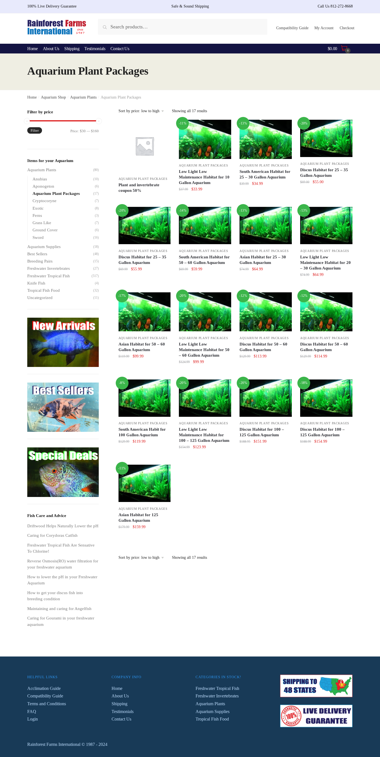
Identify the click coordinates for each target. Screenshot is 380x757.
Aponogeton (43, 186)
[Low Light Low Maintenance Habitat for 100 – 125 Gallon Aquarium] (205, 398)
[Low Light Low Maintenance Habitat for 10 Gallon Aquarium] (205, 139)
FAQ (31, 711)
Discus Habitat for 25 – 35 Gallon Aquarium (324, 173)
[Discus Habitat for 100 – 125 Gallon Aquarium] (266, 398)
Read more (144, 202)
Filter (35, 130)
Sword (38, 237)
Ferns (37, 215)
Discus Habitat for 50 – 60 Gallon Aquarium (263, 347)
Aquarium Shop (53, 97)
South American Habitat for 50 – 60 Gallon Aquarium (204, 260)
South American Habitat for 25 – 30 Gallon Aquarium (265, 174)
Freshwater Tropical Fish (48, 276)
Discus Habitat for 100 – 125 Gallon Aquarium (262, 432)
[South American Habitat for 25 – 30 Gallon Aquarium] (266, 139)
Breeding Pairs (40, 261)
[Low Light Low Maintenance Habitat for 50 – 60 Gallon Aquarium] (205, 312)
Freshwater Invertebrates (48, 268)
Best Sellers (37, 254)
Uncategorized (40, 297)
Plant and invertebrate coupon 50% (139, 188)
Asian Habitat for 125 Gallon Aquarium (138, 518)
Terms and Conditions (46, 703)
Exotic (38, 208)
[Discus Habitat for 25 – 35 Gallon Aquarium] (326, 138)
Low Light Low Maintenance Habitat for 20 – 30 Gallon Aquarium (325, 262)
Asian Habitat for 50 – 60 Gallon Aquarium (142, 347)
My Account (324, 28)
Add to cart (205, 202)
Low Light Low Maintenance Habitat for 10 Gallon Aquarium (204, 177)
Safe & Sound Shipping (190, 6)
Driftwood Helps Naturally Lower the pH (62, 526)
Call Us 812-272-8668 (335, 6)
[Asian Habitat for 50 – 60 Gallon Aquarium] (145, 312)
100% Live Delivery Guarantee (52, 6)
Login (32, 719)
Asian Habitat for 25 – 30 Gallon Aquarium (263, 260)
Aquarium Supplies (44, 246)
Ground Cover (45, 230)
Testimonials (123, 711)
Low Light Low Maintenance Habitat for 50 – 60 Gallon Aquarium (204, 349)
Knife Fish (36, 283)
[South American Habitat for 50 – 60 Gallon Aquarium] (205, 225)
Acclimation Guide (44, 688)
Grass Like (42, 223)
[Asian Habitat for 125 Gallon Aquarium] (145, 483)
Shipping (119, 703)
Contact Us (121, 719)
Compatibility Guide (292, 28)
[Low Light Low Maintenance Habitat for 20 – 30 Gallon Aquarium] (326, 225)
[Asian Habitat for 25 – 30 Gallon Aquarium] (266, 225)
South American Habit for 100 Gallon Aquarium (142, 432)
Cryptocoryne (44, 201)
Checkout (347, 28)
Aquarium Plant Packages (143, 178)
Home (32, 97)
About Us (120, 696)
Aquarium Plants (83, 97)
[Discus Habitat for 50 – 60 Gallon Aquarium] (266, 312)
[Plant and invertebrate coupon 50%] (145, 146)
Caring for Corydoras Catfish (52, 535)
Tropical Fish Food (43, 290)
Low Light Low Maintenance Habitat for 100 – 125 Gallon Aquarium (204, 435)
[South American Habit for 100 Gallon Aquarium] (145, 398)
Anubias (40, 179)
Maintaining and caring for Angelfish (59, 608)
